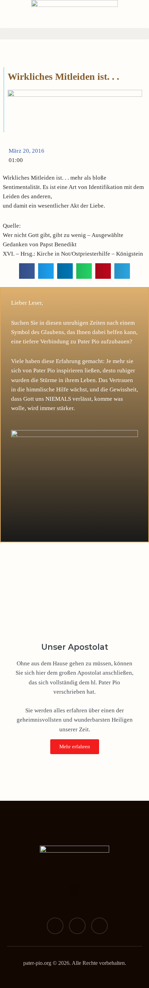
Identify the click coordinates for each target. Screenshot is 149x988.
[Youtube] (99, 926)
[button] (74, 33)
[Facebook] (55, 926)
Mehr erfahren (74, 746)
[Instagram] (77, 926)
